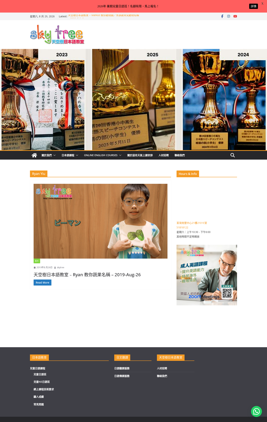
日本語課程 (68, 155)
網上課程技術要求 (44, 389)
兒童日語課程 (37, 368)
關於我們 (47, 155)
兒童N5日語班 (42, 381)
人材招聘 (164, 155)
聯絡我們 (180, 155)
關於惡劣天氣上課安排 (140, 155)
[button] (54, 155)
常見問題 (39, 404)
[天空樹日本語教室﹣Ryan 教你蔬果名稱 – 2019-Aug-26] (100, 221)
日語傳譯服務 (122, 376)
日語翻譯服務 (122, 368)
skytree (60, 267)
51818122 (182, 227)
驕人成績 (39, 396)
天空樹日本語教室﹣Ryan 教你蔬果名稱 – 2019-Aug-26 (87, 275)
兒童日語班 (40, 374)
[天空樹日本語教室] (34, 155)
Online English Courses (101, 155)
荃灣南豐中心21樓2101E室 (192, 223)
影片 (37, 261)
